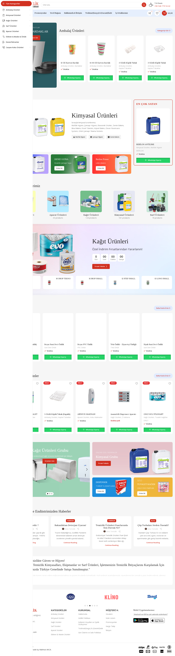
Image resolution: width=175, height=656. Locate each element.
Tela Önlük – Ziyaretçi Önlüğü (123, 344)
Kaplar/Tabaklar (125, 68)
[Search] (144, 5)
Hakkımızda (82, 614)
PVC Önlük (82, 347)
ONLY (146, 420)
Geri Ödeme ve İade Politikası (89, 632)
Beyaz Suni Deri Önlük (54, 344)
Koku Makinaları (96, 417)
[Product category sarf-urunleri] (157, 205)
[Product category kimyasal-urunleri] (124, 205)
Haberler (70, 521)
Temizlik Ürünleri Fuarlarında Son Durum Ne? (112, 526)
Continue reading (70, 542)
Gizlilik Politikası (84, 618)
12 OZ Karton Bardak (70, 63)
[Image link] (141, 620)
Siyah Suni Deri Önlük (153, 344)
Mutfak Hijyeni (156, 147)
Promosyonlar (111, 622)
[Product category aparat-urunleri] (58, 205)
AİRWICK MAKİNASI (86, 414)
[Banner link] (33, 55)
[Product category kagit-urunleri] (91, 205)
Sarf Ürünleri (55, 626)
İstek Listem (110, 618)
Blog (153, 521)
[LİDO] (70, 597)
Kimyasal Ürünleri (143, 147)
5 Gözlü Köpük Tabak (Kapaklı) (57, 414)
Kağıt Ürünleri (116, 417)
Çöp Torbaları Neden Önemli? (153, 525)
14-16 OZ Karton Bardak (100, 63)
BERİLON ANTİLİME (145, 144)
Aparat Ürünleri (83, 417)
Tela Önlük (115, 347)
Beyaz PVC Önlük (85, 344)
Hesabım (109, 614)
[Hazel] (152, 597)
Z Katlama (126, 417)
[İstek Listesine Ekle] (37, 383)
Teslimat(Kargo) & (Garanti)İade (90, 628)
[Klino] (111, 597)
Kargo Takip (110, 626)
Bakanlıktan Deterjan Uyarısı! (70, 525)
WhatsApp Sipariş (73, 78)
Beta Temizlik (70, 529)
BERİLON (140, 151)
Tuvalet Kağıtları (161, 417)
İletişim (108, 630)
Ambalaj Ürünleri (67, 66)
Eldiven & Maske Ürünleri (60, 634)
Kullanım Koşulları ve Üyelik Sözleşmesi (88, 623)
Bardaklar (78, 66)
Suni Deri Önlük (50, 347)
